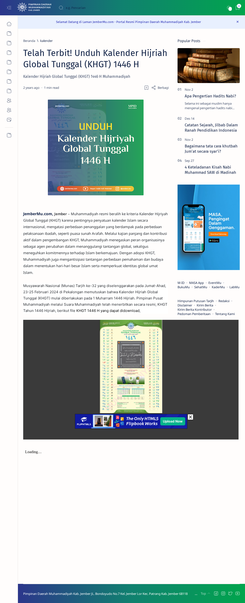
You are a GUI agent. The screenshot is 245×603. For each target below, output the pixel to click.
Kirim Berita (205, 305)
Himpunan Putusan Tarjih (196, 301)
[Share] (160, 87)
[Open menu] (9, 8)
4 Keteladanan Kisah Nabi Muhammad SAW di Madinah (210, 170)
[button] (216, 593)
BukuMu (184, 287)
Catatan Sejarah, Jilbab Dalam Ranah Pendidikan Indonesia (211, 128)
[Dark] (228, 8)
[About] (9, 43)
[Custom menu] (9, 135)
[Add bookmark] (146, 87)
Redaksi (223, 301)
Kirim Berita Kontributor (195, 309)
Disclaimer (185, 305)
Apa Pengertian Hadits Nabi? (210, 96)
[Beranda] (9, 24)
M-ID (181, 283)
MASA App (196, 283)
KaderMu (218, 287)
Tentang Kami (225, 314)
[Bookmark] (237, 8)
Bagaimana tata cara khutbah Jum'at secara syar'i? (211, 149)
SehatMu (200, 287)
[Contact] (9, 119)
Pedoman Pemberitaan (194, 314)
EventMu (214, 283)
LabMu (234, 287)
